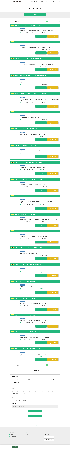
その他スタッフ (22, 393)
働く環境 (28, 434)
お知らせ (11, 434)
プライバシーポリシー (48, 434)
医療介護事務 (15, 393)
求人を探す (12, 432)
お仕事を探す (35, 14)
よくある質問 (29, 436)
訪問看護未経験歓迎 (22, 400)
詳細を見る (41, 36)
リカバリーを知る (13, 436)
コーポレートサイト (48, 432)
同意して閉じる (15, 446)
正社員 (14, 385)
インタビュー (29, 432)
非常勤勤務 (15, 400)
